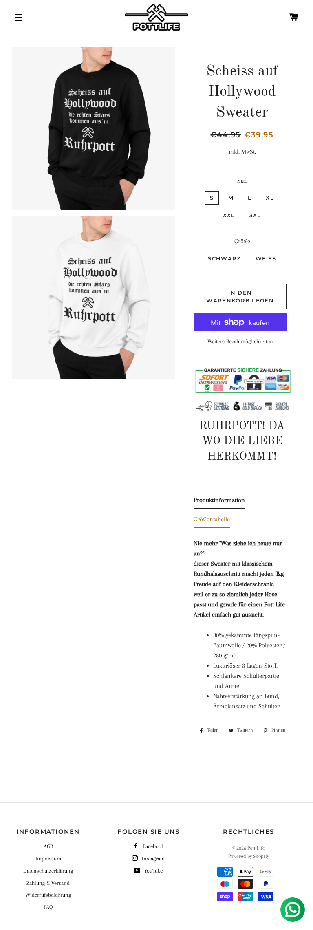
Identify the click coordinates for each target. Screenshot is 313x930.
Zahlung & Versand (48, 883)
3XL (255, 215)
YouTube (153, 871)
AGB (48, 846)
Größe (242, 241)
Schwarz (224, 258)
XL (270, 197)
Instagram (153, 858)
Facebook (153, 846)
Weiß (266, 258)
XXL (229, 215)
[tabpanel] (242, 622)
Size (242, 180)
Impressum (48, 858)
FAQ (48, 907)
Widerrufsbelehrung (48, 895)
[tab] (219, 502)
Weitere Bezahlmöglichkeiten (240, 341)
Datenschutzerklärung (48, 871)
